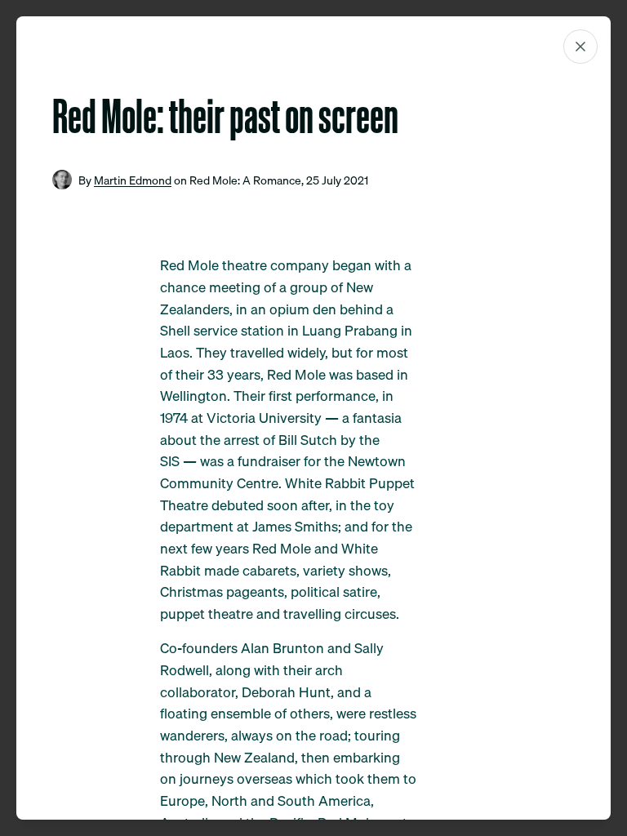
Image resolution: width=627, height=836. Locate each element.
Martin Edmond (132, 180)
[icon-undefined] (580, 46)
